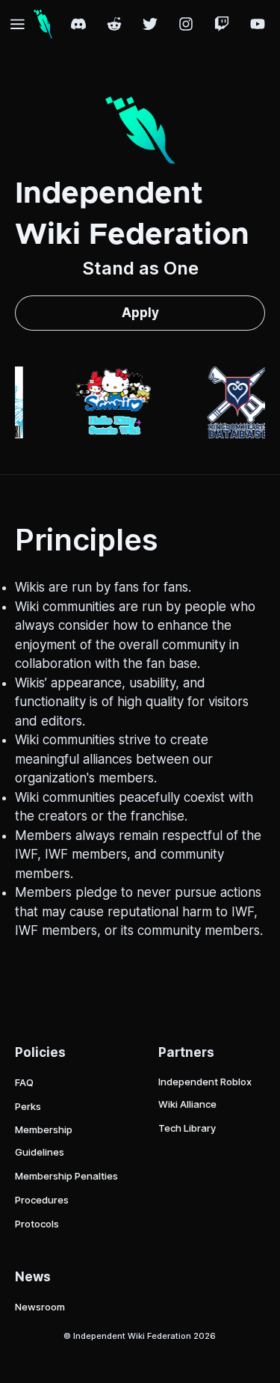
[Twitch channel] (222, 24)
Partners (186, 1052)
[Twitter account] (150, 24)
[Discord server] (78, 24)
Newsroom (40, 1307)
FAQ (24, 1082)
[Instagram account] (186, 24)
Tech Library (187, 1128)
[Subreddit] (114, 24)
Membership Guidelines (43, 1140)
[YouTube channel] (258, 24)
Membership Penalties (66, 1176)
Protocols (37, 1224)
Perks (28, 1106)
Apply (140, 312)
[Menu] (17, 24)
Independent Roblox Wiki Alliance (205, 1093)
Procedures (42, 1200)
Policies (40, 1052)
